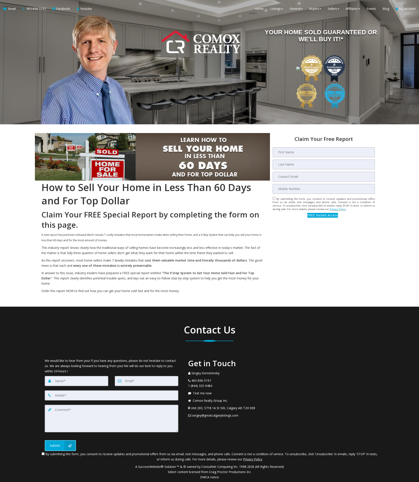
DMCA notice (209, 477)
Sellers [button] (332, 9)
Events (371, 9)
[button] (322, 215)
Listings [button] (275, 9)
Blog (386, 9)
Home (259, 9)
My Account (407, 9)
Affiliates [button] (352, 9)
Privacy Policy (338, 209)
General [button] (295, 9)
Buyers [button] (314, 9)
